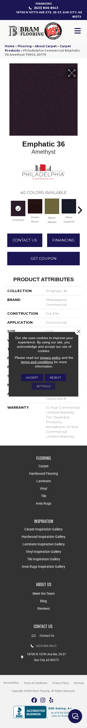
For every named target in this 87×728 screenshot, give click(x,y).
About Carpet (46, 46)
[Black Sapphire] (68, 206)
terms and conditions (37, 362)
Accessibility (11, 682)
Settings (43, 386)
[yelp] (51, 700)
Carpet (43, 466)
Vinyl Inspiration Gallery (43, 552)
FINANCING (44, 3)
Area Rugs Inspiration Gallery (43, 566)
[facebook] (34, 700)
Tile (43, 496)
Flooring (25, 46)
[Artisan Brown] (35, 206)
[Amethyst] (18, 208)
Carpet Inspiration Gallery (43, 529)
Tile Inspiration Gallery (43, 559)
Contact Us (25, 240)
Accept (32, 377)
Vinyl (43, 488)
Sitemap (79, 683)
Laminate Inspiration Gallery (43, 544)
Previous (7, 207)
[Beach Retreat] (52, 206)
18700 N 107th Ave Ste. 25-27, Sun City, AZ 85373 (49, 14)
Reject (55, 377)
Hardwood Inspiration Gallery (43, 537)
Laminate (43, 481)
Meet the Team (44, 593)
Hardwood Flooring (43, 473)
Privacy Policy (60, 683)
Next (79, 207)
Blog (43, 601)
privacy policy (50, 357)
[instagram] (42, 700)
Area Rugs (43, 503)
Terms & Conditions (35, 683)
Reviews (43, 608)
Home (9, 46)
